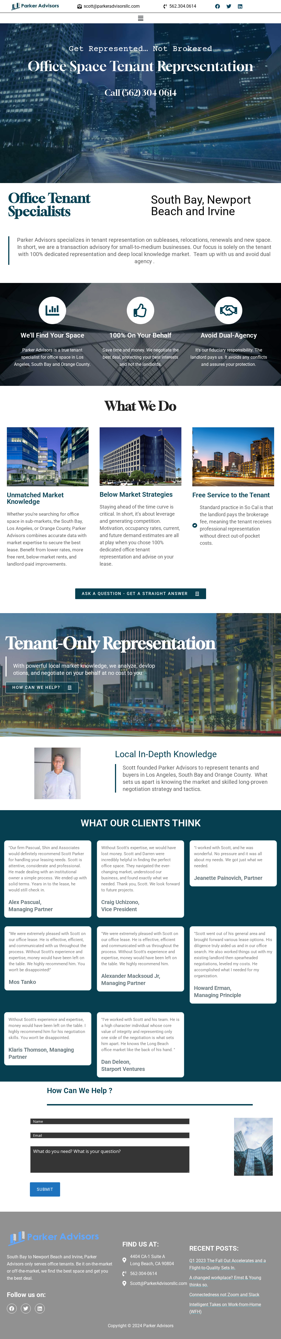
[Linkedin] (240, 6)
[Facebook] (218, 6)
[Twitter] (229, 6)
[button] (140, 18)
